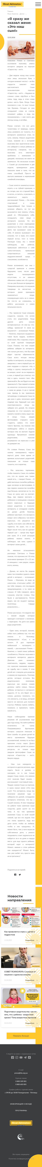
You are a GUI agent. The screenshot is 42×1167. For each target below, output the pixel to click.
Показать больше (21, 1036)
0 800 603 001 (21, 1084)
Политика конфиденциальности (21, 1159)
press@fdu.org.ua (21, 1073)
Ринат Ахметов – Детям (16, 14)
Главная (10, 11)
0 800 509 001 (21, 1081)
